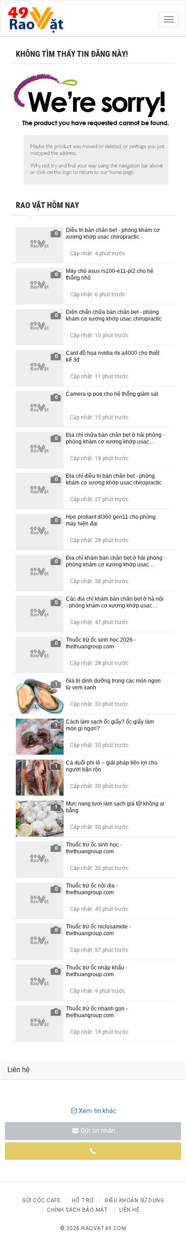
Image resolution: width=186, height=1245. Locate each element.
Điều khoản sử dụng (134, 1200)
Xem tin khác (97, 1110)
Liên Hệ (129, 1210)
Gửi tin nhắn (97, 1130)
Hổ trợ (83, 1200)
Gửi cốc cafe (41, 1200)
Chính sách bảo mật (77, 1210)
